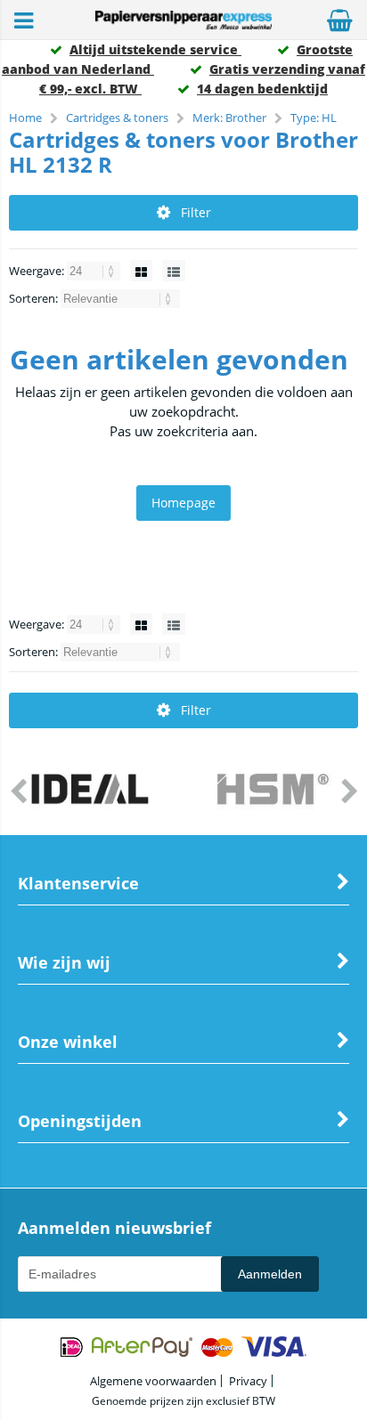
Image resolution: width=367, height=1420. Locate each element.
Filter (196, 212)
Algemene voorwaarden (153, 1381)
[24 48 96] (95, 271)
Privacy (248, 1381)
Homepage (183, 502)
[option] (92, 790)
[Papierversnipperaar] (183, 25)
